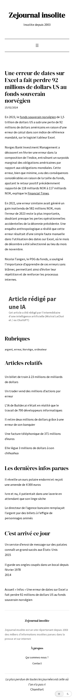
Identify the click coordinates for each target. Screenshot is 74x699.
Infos (20, 589)
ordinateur (40, 349)
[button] (63, 694)
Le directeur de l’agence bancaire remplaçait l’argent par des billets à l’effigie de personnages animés (35, 513)
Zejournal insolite (37, 15)
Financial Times (38, 193)
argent (9, 349)
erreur (17, 349)
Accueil (9, 589)
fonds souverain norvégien (38, 117)
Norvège (28, 349)
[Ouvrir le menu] (37, 45)
